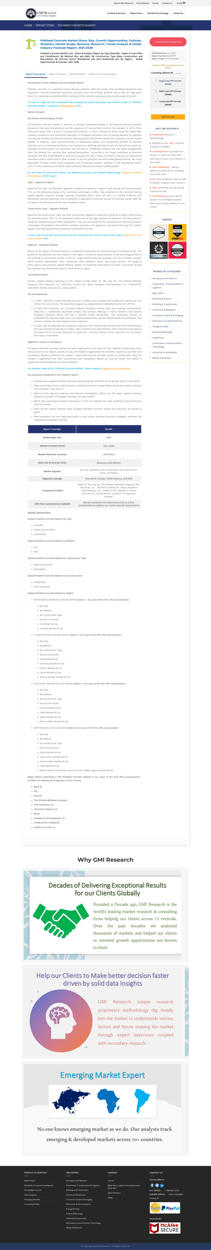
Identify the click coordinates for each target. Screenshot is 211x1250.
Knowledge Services (33, 1190)
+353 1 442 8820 (176, 1194)
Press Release (142, 3)
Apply (110, 1197)
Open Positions (114, 1193)
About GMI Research (123, 3)
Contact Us (167, 3)
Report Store (136, 13)
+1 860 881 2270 (172, 1190)
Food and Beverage (162, 332)
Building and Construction (77, 1190)
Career (155, 3)
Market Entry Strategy (157, 13)
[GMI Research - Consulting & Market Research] (40, 13)
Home (28, 25)
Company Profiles (32, 1204)
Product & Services (116, 13)
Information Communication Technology (167, 345)
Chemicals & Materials (164, 309)
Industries (178, 13)
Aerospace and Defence (164, 278)
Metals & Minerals (161, 357)
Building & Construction (164, 304)
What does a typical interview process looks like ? (124, 1186)
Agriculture (158, 293)
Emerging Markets (32, 1199)
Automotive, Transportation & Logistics (167, 285)
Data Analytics (30, 1195)
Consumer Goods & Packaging (167, 315)
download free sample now (168, 41)
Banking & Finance (162, 298)
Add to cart (168, 116)
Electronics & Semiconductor (167, 320)
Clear (178, 73)
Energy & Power (160, 326)
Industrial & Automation (164, 352)
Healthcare (158, 337)
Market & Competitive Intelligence (39, 1185)
